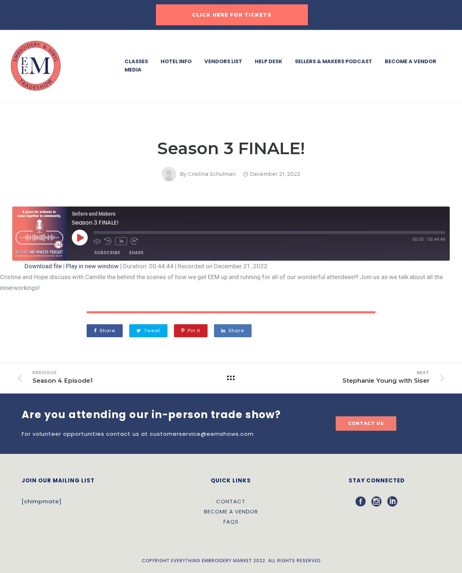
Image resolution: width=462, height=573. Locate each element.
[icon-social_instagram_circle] (379, 501)
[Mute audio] (97, 241)
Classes (136, 61)
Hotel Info (176, 61)
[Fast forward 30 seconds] (134, 241)
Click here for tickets (231, 15)
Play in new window (92, 266)
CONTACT (230, 501)
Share (136, 252)
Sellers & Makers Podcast (333, 61)
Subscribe (107, 252)
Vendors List (223, 61)
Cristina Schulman (212, 174)
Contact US (366, 423)
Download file (43, 266)
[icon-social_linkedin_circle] (392, 501)
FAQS (231, 521)
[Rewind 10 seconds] (108, 241)
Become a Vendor (410, 61)
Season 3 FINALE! (231, 148)
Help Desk (268, 61)
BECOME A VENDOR (231, 511)
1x (121, 241)
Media (133, 69)
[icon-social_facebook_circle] (363, 501)
